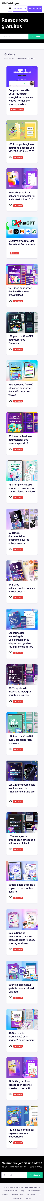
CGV (40, 1194)
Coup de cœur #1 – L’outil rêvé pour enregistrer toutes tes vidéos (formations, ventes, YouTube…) (20, 97)
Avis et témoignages (34, 1191)
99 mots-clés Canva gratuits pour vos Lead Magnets (21, 988)
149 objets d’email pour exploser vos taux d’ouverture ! (21, 1133)
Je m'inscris (36, 36)
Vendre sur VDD (17, 1194)
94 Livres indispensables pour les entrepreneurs (21, 588)
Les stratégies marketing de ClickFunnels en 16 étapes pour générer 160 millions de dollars (20, 639)
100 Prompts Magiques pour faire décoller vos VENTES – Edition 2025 (21, 148)
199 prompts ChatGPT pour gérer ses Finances (20, 340)
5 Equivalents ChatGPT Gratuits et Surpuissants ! (22, 244)
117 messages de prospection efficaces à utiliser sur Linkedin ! (21, 840)
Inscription (21, 8)
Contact (28, 1198)
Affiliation (5, 1194)
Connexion (36, 8)
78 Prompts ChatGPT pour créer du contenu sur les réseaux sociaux (21, 488)
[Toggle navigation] (10, 8)
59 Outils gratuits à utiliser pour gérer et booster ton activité (19, 1085)
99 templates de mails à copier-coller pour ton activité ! (21, 888)
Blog (22, 1191)
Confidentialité (17, 1198)
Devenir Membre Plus (10, 1191)
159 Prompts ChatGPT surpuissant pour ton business (20, 740)
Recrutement (31, 1194)
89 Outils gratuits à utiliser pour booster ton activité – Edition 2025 (21, 196)
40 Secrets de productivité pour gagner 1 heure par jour (21, 1037)
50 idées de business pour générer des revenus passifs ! (20, 440)
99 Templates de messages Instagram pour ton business (20, 692)
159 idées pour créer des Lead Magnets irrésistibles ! (20, 291)
